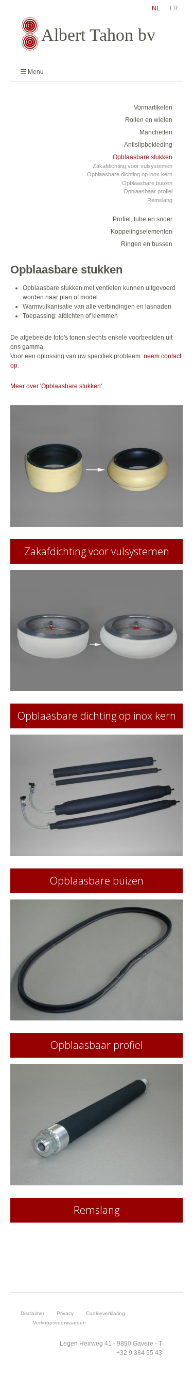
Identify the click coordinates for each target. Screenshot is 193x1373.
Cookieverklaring (105, 1313)
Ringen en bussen (146, 244)
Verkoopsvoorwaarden (59, 1322)
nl (156, 8)
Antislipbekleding (148, 144)
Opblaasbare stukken (142, 157)
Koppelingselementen (141, 231)
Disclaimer (32, 1313)
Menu (36, 71)
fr (174, 8)
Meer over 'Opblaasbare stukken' (56, 386)
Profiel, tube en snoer (142, 219)
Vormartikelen (153, 107)
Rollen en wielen (148, 120)
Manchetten (155, 132)
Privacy (65, 1313)
